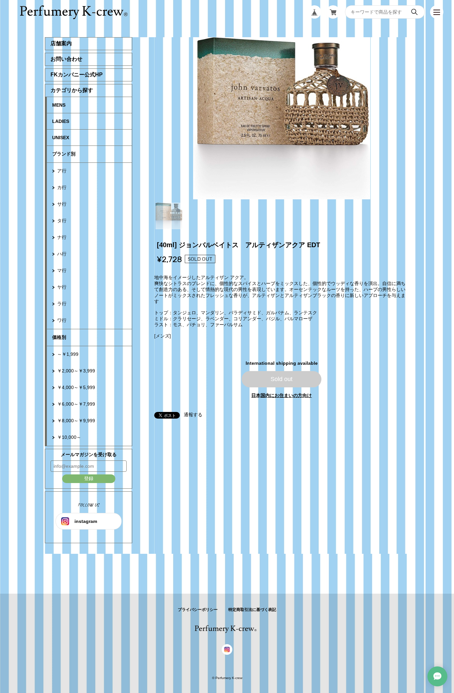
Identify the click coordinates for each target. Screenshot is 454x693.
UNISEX (60, 137)
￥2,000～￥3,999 (76, 370)
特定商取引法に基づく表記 (252, 609)
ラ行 (61, 303)
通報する (193, 414)
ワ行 (61, 320)
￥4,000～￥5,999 (76, 387)
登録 (88, 478)
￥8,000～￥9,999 (76, 420)
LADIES (60, 121)
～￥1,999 (67, 354)
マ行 (61, 270)
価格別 (59, 337)
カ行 (61, 187)
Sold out (281, 379)
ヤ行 (61, 287)
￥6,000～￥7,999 (76, 404)
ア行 (61, 170)
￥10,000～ (69, 437)
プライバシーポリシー (198, 609)
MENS (58, 105)
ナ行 (61, 237)
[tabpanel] (281, 118)
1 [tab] (169, 216)
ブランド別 (63, 153)
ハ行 (61, 253)
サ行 (61, 204)
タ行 (61, 220)
